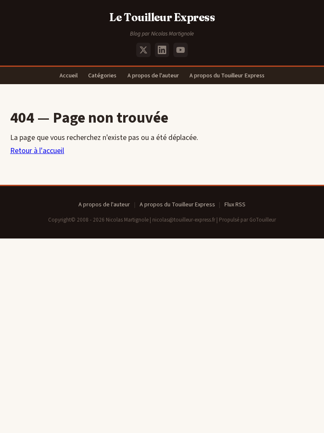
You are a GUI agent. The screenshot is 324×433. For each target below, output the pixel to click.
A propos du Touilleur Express (227, 75)
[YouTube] (180, 50)
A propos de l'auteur (153, 75)
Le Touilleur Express (162, 17)
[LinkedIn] (162, 50)
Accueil (68, 75)
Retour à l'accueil (37, 150)
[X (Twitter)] (143, 50)
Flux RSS (235, 204)
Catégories (102, 75)
